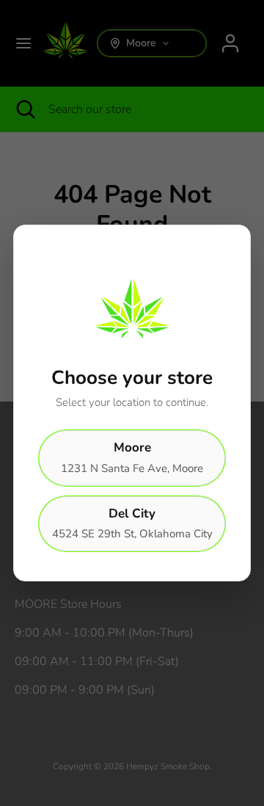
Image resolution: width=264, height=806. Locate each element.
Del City (132, 523)
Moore (132, 457)
